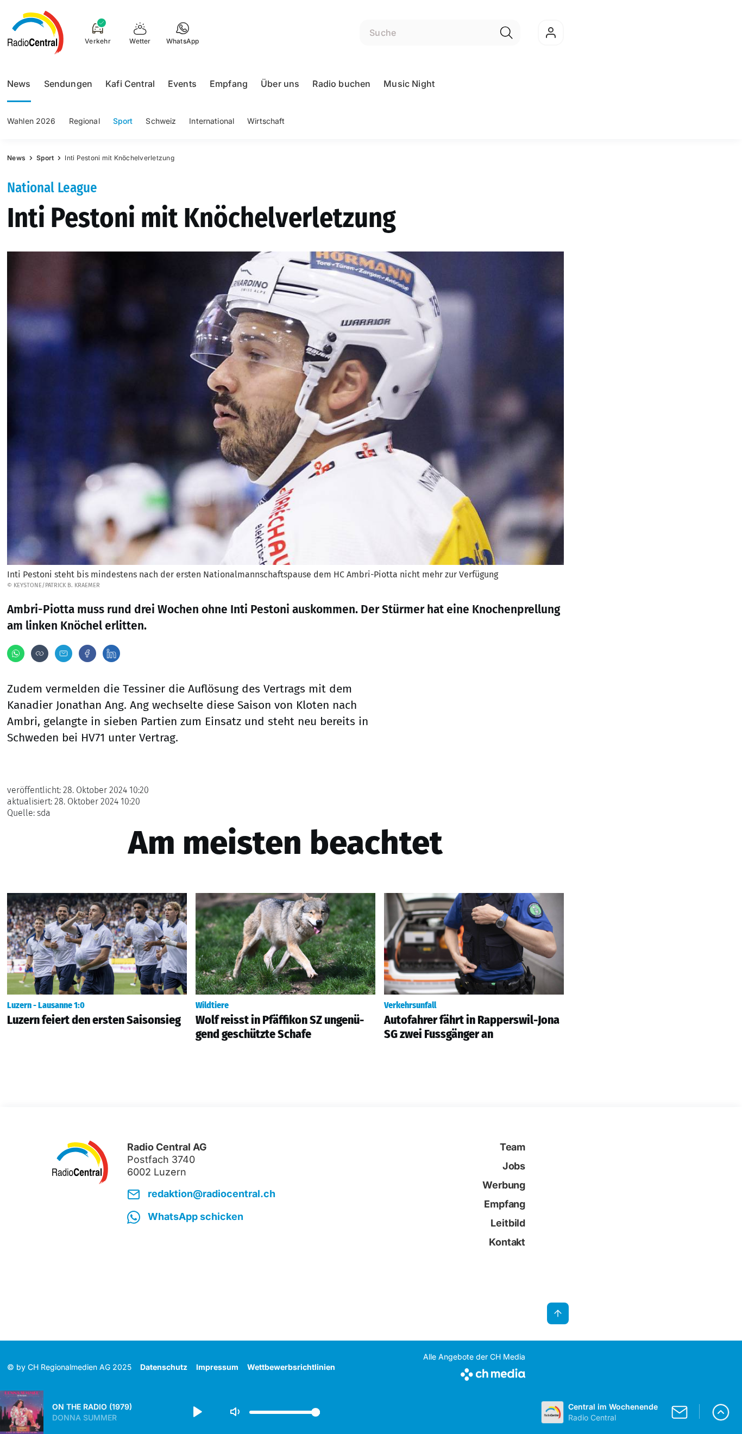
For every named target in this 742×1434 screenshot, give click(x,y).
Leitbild (508, 1223)
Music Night (409, 83)
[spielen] (196, 1412)
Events (182, 83)
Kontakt (507, 1242)
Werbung (503, 1185)
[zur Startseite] (36, 32)
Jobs (513, 1166)
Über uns (280, 83)
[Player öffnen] (721, 1412)
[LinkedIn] (111, 653)
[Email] (63, 653)
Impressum (217, 1367)
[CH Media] (474, 1372)
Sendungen (68, 83)
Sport (123, 120)
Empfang (229, 83)
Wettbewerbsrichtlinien (291, 1367)
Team (512, 1147)
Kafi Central (130, 83)
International (211, 120)
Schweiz (161, 120)
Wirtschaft (266, 120)
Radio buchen (341, 83)
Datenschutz (163, 1367)
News (19, 83)
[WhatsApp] (15, 653)
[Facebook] (87, 653)
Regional (84, 120)
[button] (182, 32)
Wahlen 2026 (31, 120)
